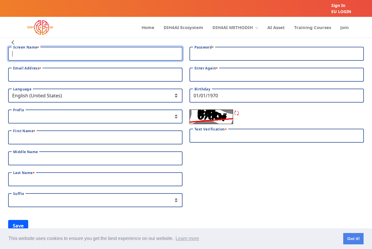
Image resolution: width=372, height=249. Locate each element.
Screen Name (25, 47)
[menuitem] (148, 27)
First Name (23, 131)
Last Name (23, 173)
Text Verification (209, 129)
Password (203, 47)
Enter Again (205, 68)
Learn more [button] (187, 238)
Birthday (202, 89)
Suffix (18, 193)
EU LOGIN (341, 11)
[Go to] (40, 27)
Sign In (338, 5)
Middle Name (25, 152)
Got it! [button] (353, 238)
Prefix (18, 110)
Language (22, 89)
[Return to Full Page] (12, 42)
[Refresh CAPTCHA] (236, 113)
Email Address (26, 68)
